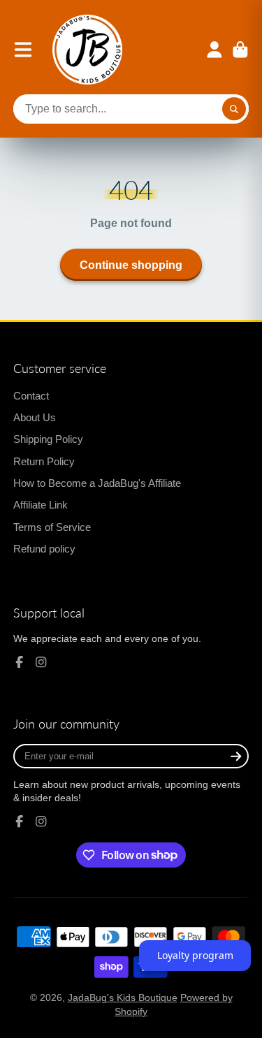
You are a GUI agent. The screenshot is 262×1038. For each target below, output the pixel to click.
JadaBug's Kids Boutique (122, 997)
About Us (34, 417)
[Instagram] (41, 662)
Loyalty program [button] (195, 955)
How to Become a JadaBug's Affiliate (97, 483)
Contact (31, 396)
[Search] (234, 109)
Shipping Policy (48, 439)
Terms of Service (52, 527)
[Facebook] (19, 662)
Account (214, 49)
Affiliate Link (40, 505)
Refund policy (44, 549)
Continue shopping (131, 264)
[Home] (87, 50)
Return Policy (44, 461)
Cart (240, 49)
